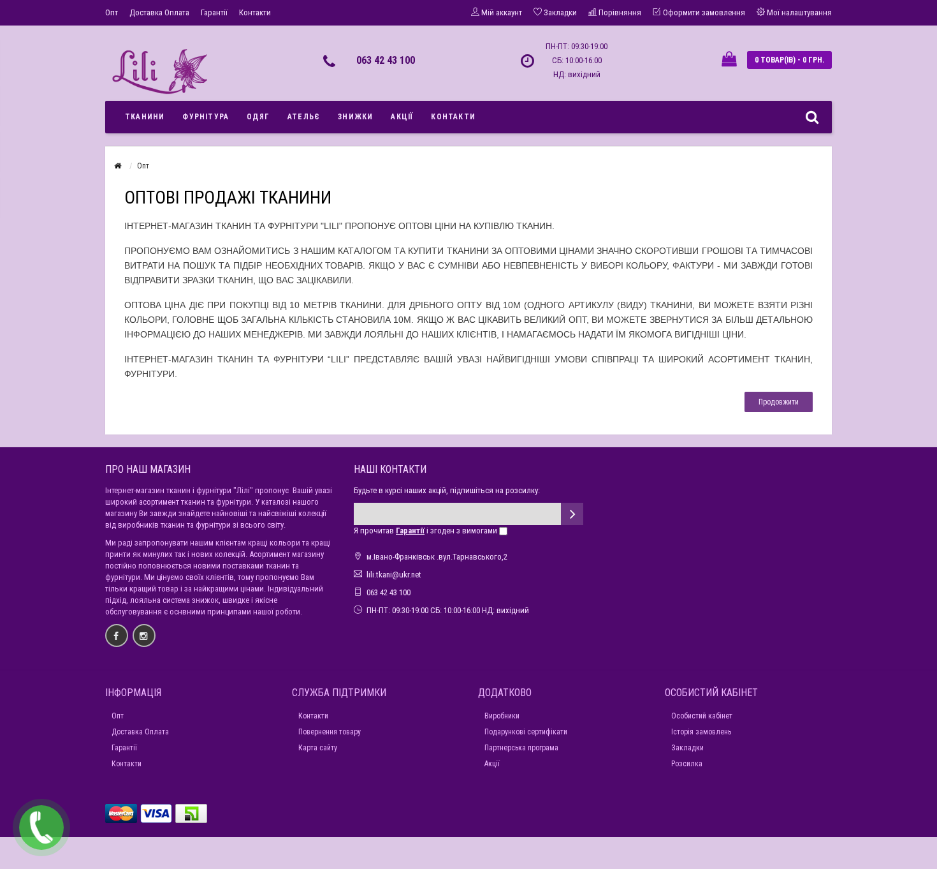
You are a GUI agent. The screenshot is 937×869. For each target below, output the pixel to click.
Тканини (144, 116)
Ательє (303, 116)
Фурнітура (205, 116)
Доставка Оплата (159, 12)
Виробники (501, 715)
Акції (402, 116)
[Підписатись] (572, 514)
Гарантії (214, 12)
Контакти (255, 12)
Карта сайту (317, 747)
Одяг (258, 116)
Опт (111, 12)
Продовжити (779, 401)
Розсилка (686, 763)
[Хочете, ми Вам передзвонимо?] (41, 827)
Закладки (687, 747)
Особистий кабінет (701, 715)
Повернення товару (329, 731)
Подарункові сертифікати (525, 731)
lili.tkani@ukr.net (394, 574)
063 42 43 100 (385, 60)
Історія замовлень (701, 731)
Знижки (355, 116)
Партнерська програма (521, 747)
